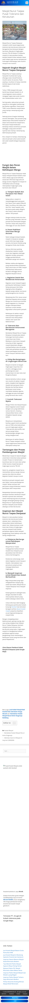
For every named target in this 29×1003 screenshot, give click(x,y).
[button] (27, 2)
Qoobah (14, 607)
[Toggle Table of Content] (13, 723)
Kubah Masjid (8, 730)
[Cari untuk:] (14, 751)
